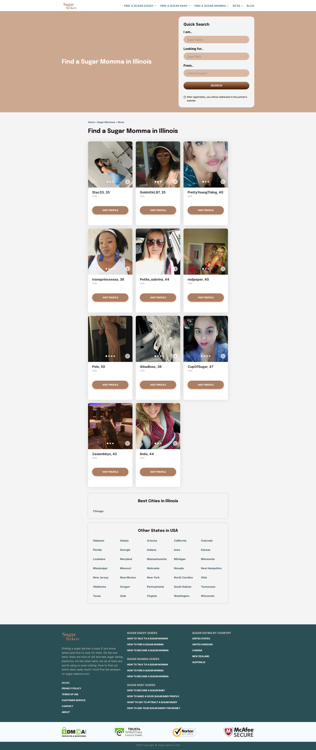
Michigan (180, 559)
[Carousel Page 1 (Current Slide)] (107, 182)
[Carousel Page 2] (110, 182)
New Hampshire (211, 568)
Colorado (207, 540)
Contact (67, 706)
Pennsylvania (155, 586)
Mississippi (100, 568)
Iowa (177, 549)
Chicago (98, 511)
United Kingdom (202, 644)
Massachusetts (157, 559)
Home (91, 122)
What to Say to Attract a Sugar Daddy (152, 702)
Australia (198, 662)
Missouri (125, 568)
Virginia (152, 596)
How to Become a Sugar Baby (146, 690)
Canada (197, 650)
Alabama (98, 540)
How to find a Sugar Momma (145, 644)
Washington (181, 596)
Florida (97, 549)
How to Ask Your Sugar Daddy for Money (153, 708)
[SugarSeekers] (70, 6)
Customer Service (74, 700)
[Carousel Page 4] (114, 269)
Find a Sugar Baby (174, 5)
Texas (97, 596)
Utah (123, 596)
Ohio (204, 577)
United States (201, 638)
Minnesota (208, 559)
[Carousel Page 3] (113, 182)
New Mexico (128, 577)
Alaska (124, 540)
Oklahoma (99, 586)
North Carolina (183, 577)
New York (153, 577)
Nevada (179, 568)
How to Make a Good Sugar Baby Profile (153, 696)
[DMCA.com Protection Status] (74, 732)
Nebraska (153, 568)
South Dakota (182, 586)
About (66, 712)
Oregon (125, 586)
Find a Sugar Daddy (139, 5)
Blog (250, 5)
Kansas (205, 549)
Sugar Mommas (106, 122)
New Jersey (100, 577)
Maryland (126, 559)
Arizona (152, 540)
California (180, 540)
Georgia (125, 549)
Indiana (151, 549)
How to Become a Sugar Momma (148, 650)
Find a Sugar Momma (210, 5)
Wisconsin (207, 596)
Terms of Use (70, 694)
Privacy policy (71, 688)
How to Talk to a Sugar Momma (147, 638)
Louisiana (99, 559)
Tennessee (208, 586)
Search (216, 85)
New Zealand (200, 656)
